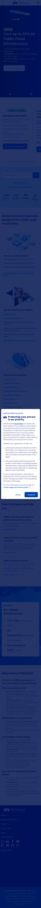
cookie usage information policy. (16, 487)
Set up (18, 495)
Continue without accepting (13, 413)
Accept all (31, 495)
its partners (18, 423)
